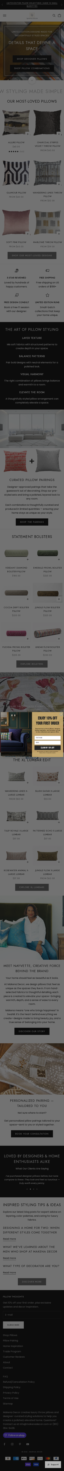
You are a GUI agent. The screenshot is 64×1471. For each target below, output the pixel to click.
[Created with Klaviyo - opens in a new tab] (32, 758)
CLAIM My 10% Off (47, 747)
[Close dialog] (61, 714)
